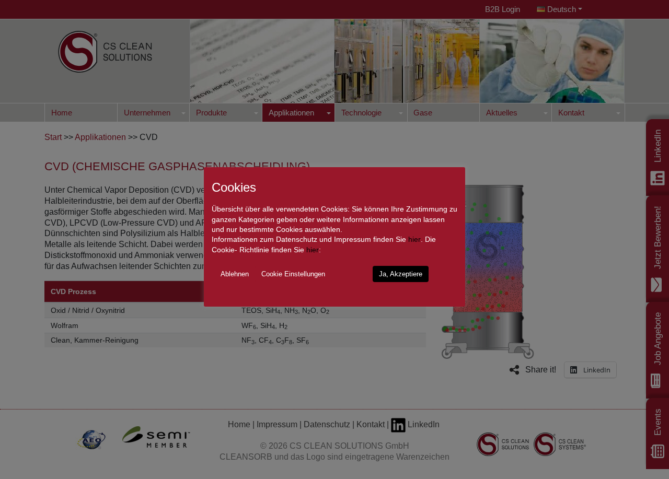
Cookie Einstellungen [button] (293, 274)
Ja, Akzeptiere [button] (400, 274)
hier (414, 239)
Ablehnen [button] (235, 274)
